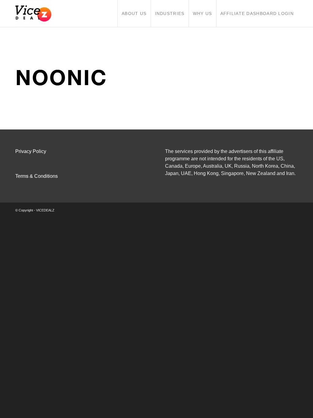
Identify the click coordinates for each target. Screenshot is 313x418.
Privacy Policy (30, 151)
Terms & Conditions (36, 176)
